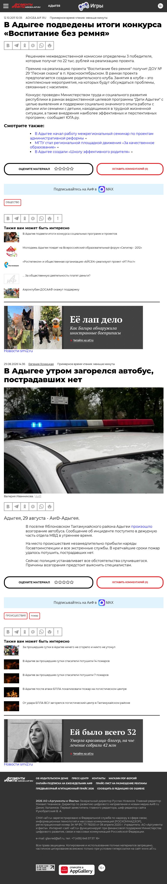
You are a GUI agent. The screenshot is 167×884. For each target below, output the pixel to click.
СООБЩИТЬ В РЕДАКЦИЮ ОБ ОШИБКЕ (121, 788)
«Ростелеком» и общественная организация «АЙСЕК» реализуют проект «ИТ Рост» (79, 261)
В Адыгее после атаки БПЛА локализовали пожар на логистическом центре (75, 689)
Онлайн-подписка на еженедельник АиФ (64, 783)
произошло (141, 526)
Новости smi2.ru (18, 351)
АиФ (38, 496)
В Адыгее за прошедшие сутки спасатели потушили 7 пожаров (66, 675)
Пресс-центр (80, 778)
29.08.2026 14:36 (14, 364)
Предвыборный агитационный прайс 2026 (65, 788)
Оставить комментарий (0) (130, 169)
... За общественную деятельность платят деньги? (56, 275)
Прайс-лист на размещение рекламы (121, 783)
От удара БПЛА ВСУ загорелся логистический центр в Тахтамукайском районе (76, 702)
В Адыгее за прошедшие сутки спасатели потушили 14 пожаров (66, 661)
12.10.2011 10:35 (13, 17)
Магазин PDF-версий (123, 778)
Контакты (98, 778)
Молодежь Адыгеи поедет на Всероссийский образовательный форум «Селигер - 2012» (82, 247)
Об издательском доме (52, 778)
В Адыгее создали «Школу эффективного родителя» (82, 152)
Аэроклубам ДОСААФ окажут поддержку (51, 289)
